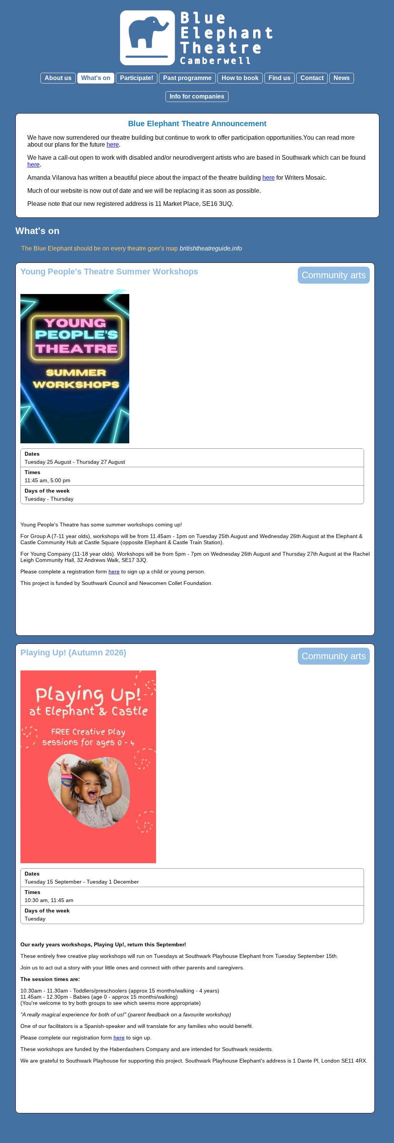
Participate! (136, 78)
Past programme (187, 78)
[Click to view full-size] (74, 445)
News (342, 78)
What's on (95, 78)
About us (58, 78)
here (113, 144)
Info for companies (197, 96)
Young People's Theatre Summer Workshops (109, 271)
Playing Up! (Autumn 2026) (73, 652)
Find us (279, 78)
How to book (240, 78)
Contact (312, 78)
